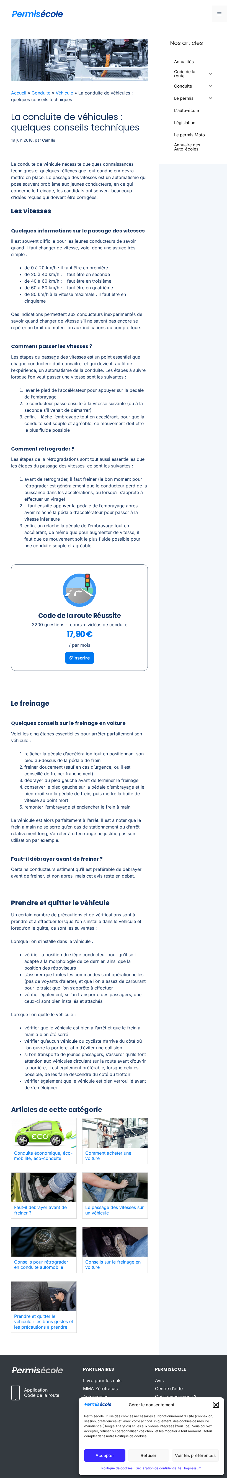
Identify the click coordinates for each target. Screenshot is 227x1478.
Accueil (18, 93)
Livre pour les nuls (102, 1380)
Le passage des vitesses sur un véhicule (114, 1210)
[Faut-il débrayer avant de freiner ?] (43, 1187)
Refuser (148, 1455)
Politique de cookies (117, 1468)
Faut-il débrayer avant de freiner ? (40, 1210)
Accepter (105, 1455)
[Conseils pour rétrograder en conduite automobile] (43, 1242)
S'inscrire (79, 658)
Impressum (193, 1468)
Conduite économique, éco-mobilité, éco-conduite (43, 1155)
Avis (159, 1380)
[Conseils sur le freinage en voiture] (115, 1242)
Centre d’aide (169, 1388)
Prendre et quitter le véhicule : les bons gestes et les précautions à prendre (43, 1321)
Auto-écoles (95, 1396)
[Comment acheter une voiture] (115, 1133)
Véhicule (64, 93)
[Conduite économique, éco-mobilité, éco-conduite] (43, 1133)
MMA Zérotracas (100, 1388)
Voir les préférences (195, 1455)
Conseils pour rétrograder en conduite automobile (41, 1264)
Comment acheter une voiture (108, 1155)
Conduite (41, 93)
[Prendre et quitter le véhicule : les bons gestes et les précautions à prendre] (43, 1296)
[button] (216, 1405)
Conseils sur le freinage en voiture (113, 1264)
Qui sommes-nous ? (175, 1396)
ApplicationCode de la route (41, 1392)
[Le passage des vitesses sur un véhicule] (115, 1187)
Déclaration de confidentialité (158, 1468)
